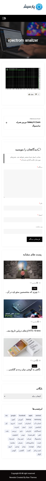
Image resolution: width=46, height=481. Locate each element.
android (38, 415)
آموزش (20, 419)
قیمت (39, 443)
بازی (21, 431)
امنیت (20, 423)
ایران (30, 427)
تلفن (39, 435)
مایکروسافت (30, 443)
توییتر (23, 435)
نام (40, 203)
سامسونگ (38, 439)
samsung (37, 419)
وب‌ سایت (39, 227)
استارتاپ (28, 423)
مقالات (34, 288)
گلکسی (21, 450)
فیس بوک (20, 439)
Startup (28, 419)
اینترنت (16, 427)
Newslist (13, 477)
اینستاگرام (37, 431)
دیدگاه (39, 167)
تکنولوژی (15, 435)
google (13, 415)
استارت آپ (37, 423)
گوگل (39, 454)
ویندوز (17, 446)
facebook (22, 415)
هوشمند (31, 446)
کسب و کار (37, 450)
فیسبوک (11, 439)
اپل (6, 423)
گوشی (14, 450)
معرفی (20, 443)
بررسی (34, 327)
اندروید (13, 423)
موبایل (39, 446)
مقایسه (12, 443)
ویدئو (23, 446)
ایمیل (40, 215)
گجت (28, 450)
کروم (10, 446)
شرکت (29, 439)
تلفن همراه (31, 435)
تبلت (7, 431)
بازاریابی (28, 431)
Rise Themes (31, 477)
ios (6, 415)
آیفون (13, 419)
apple (30, 415)
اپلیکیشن (38, 427)
